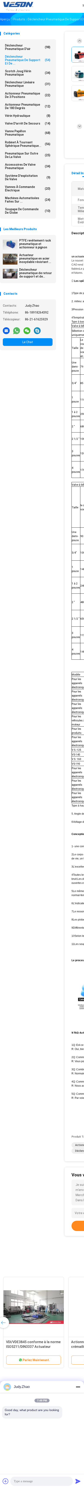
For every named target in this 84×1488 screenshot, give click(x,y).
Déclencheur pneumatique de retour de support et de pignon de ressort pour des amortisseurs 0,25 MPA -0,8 (35, 273)
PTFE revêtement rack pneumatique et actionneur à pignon (35, 244)
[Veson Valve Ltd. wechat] (26, 330)
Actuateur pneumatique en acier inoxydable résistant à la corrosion (35, 258)
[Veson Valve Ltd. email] (6, 330)
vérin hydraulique (27, 115)
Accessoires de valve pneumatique (27, 166)
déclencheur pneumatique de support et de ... (27, 60)
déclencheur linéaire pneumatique (27, 84)
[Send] (78, 1481)
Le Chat (27, 342)
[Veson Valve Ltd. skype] (37, 330)
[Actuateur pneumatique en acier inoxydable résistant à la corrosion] (10, 259)
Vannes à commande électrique (27, 188)
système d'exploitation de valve (27, 177)
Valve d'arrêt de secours (27, 123)
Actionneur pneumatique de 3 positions (27, 95)
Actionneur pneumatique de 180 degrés (27, 106)
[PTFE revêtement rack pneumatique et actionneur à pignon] (10, 244)
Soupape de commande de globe (27, 210)
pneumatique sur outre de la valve (27, 155)
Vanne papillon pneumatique (27, 132)
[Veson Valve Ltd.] (19, 6)
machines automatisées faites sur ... (27, 199)
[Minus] (78, 1386)
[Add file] (6, 1481)
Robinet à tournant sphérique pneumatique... (27, 144)
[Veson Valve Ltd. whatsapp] (16, 330)
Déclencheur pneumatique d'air (27, 47)
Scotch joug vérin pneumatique (27, 72)
